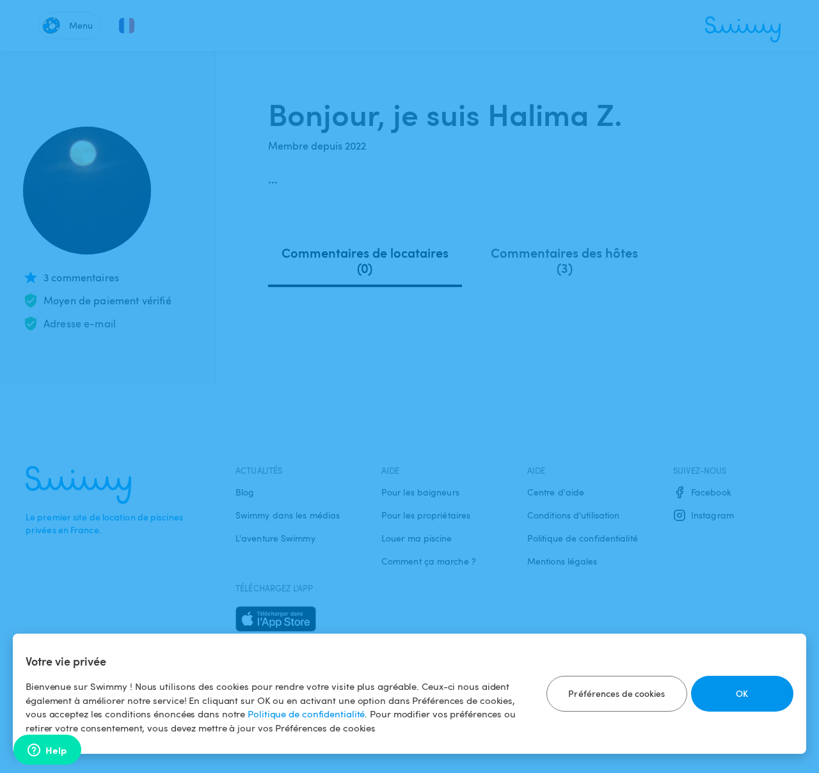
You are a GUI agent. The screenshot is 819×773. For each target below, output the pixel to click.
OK (742, 693)
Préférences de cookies (616, 693)
